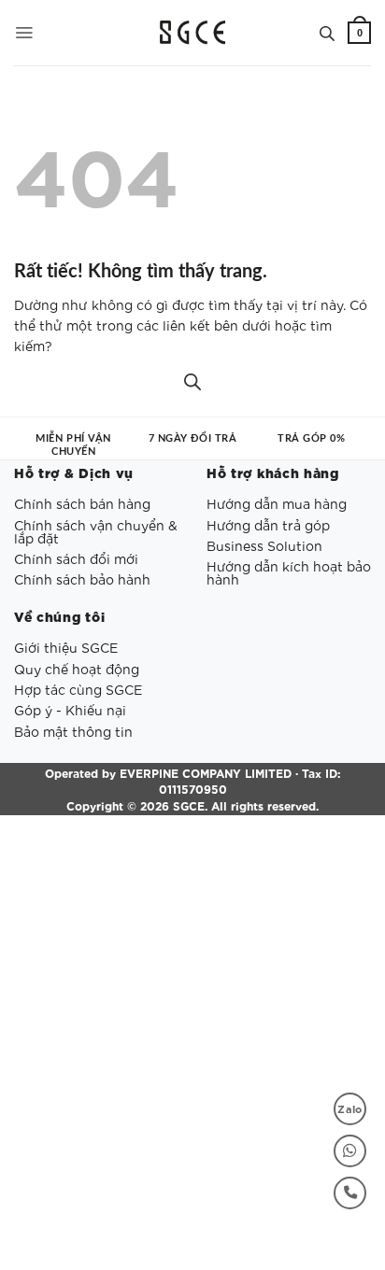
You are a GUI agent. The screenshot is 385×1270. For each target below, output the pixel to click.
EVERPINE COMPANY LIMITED (206, 772)
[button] (24, 32)
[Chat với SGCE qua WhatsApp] (350, 1151)
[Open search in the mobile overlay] (327, 32)
